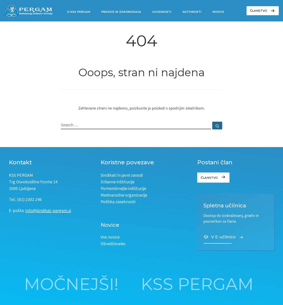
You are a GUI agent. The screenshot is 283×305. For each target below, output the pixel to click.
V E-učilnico (223, 236)
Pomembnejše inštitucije (123, 189)
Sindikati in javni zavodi (122, 175)
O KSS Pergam (78, 11)
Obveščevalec (113, 244)
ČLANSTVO (258, 10)
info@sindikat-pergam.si (48, 211)
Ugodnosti (161, 11)
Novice (218, 11)
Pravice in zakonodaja (121, 11)
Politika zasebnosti (118, 202)
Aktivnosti (191, 11)
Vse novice (110, 237)
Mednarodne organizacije (124, 195)
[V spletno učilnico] (235, 222)
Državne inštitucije (117, 182)
